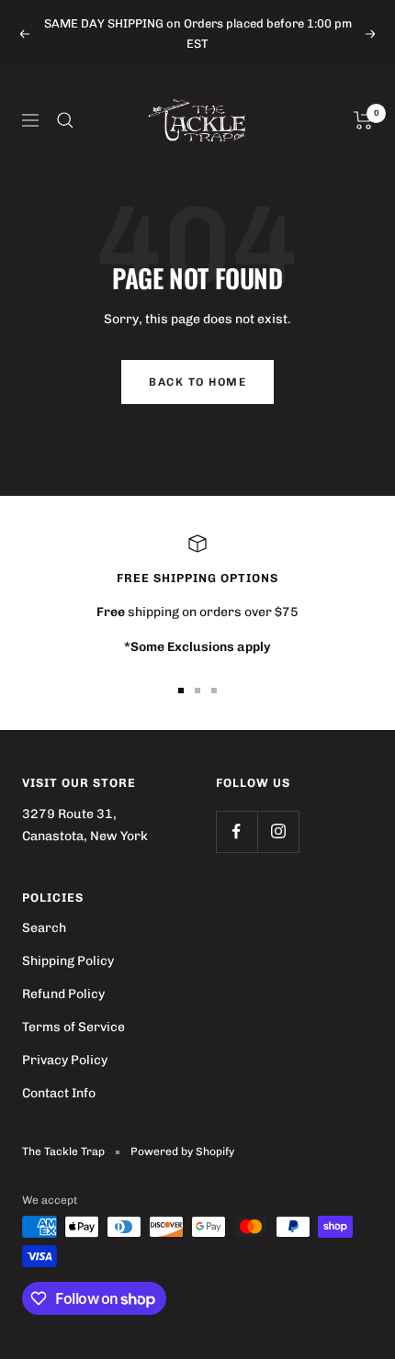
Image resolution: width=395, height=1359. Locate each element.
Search (44, 928)
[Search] (65, 120)
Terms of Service (73, 1027)
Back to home (197, 382)
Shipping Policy (68, 961)
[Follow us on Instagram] (278, 831)
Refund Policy (63, 994)
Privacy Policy (64, 1060)
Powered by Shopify (182, 1151)
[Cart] (363, 120)
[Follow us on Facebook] (236, 831)
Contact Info (59, 1093)
